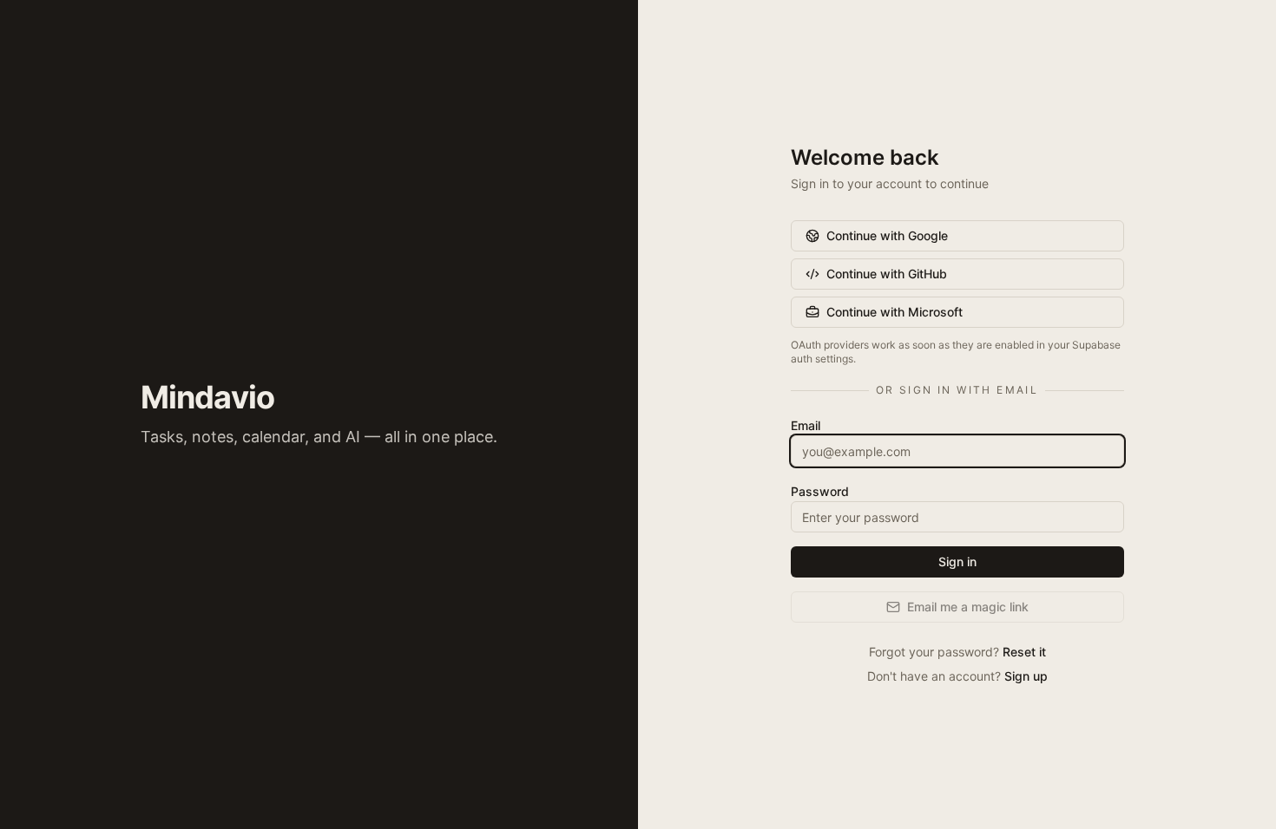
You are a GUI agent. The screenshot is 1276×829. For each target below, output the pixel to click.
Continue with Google (887, 235)
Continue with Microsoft (894, 311)
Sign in (957, 561)
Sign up (1026, 676)
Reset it (1024, 651)
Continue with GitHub (886, 273)
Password (820, 491)
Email (805, 425)
